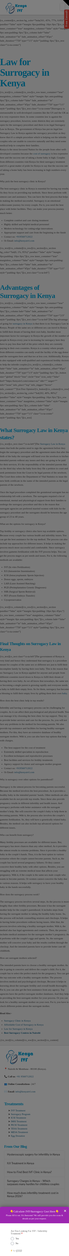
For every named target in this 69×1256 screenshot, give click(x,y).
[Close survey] (65, 1210)
